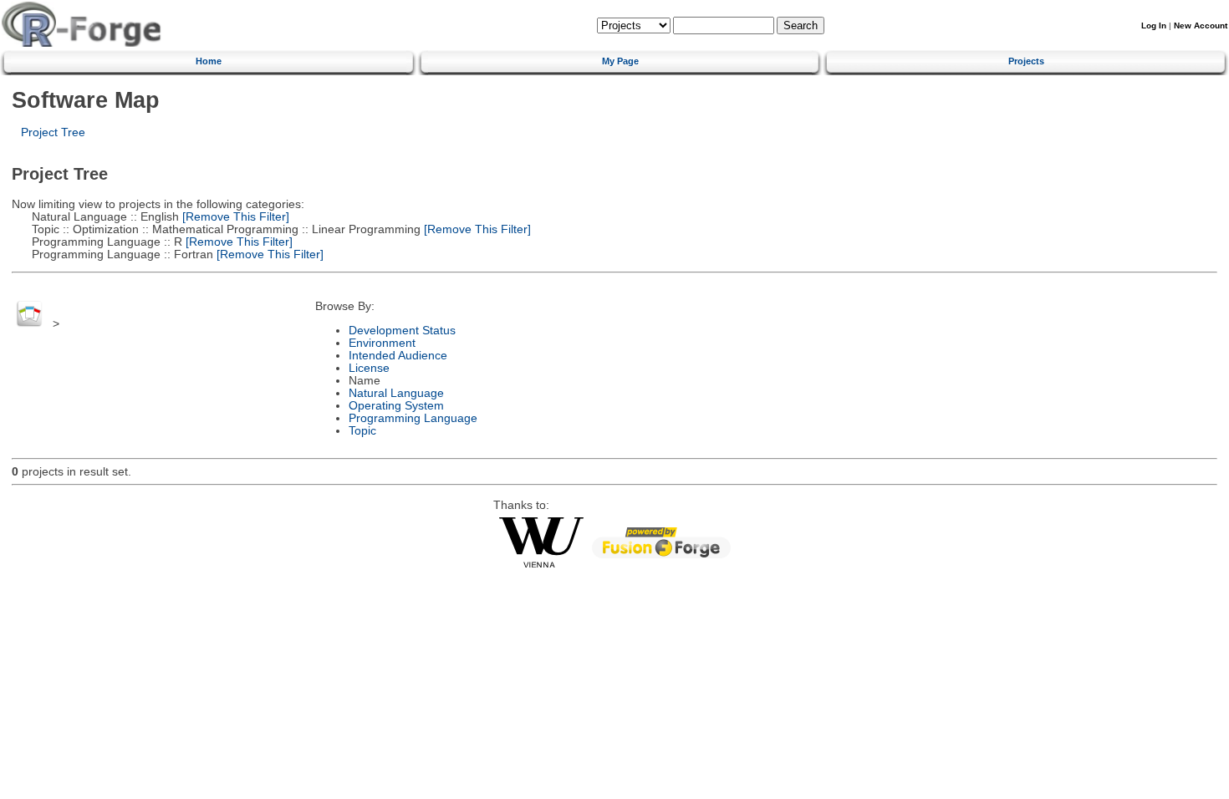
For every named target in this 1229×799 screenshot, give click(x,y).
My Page (620, 61)
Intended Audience (398, 355)
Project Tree (53, 132)
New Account (1200, 25)
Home (209, 61)
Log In (1153, 25)
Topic (362, 431)
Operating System (396, 406)
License (369, 368)
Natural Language (396, 393)
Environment (382, 343)
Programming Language (413, 418)
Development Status (402, 330)
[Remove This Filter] (234, 217)
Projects (1026, 61)
